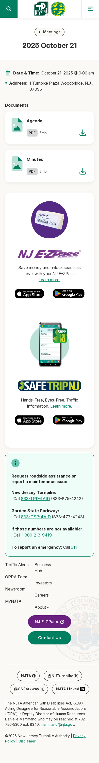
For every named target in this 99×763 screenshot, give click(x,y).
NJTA (26, 676)
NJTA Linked (70, 689)
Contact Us (49, 637)
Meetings (51, 32)
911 (74, 547)
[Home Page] (49, 10)
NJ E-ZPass (46, 621)
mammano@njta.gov (57, 724)
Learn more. (49, 279)
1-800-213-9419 (36, 535)
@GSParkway (26, 689)
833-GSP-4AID (36, 516)
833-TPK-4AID (35, 498)
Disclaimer (27, 741)
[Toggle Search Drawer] (9, 9)
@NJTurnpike (60, 676)
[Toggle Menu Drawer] (90, 9)
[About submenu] (48, 607)
